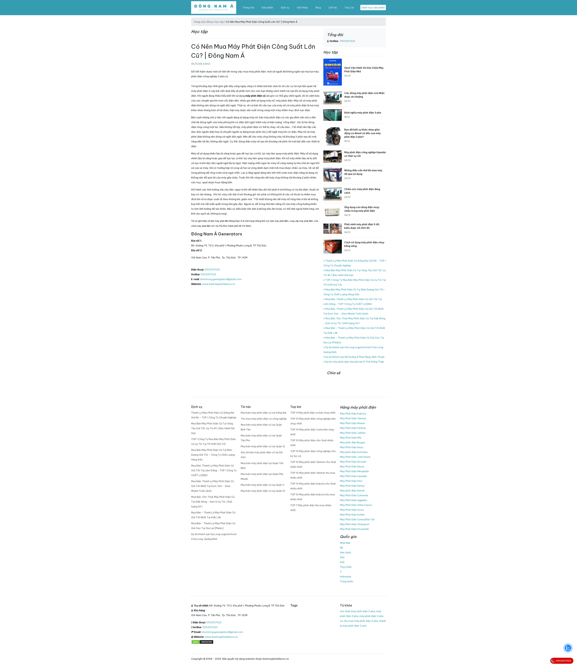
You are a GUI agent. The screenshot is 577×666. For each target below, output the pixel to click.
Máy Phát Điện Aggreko (353, 500)
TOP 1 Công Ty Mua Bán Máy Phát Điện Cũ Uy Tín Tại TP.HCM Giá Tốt (213, 441)
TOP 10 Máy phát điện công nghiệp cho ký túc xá (313, 453)
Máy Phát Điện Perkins (353, 428)
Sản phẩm (267, 7)
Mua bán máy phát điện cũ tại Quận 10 (263, 490)
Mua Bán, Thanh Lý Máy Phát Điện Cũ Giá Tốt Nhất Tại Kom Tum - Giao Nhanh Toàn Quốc (212, 486)
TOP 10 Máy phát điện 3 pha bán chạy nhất (312, 432)
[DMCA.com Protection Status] (202, 641)
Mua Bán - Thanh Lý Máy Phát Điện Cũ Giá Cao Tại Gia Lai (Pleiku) (213, 526)
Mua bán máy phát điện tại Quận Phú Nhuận (262, 476)
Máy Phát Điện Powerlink (354, 529)
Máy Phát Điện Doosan (353, 461)
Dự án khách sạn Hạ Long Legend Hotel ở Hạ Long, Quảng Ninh (214, 536)
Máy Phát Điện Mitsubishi (354, 471)
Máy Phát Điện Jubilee (353, 432)
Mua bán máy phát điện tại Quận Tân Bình (262, 466)
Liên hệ (332, 7)
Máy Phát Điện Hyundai (353, 476)
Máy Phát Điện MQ (350, 437)
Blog (318, 7)
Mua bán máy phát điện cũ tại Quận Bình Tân (261, 427)
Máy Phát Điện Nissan (352, 423)
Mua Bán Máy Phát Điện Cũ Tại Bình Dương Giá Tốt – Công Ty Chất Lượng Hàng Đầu (213, 454)
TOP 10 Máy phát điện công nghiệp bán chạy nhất (313, 421)
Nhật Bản (345, 542)
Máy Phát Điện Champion (354, 524)
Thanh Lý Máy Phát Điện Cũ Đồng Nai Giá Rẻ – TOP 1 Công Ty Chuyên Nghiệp (213, 415)
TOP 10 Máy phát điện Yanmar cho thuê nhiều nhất (313, 464)
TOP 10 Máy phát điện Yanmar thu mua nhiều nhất (312, 475)
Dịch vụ (285, 7)
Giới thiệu (302, 7)
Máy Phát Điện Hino (351, 480)
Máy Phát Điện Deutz (352, 466)
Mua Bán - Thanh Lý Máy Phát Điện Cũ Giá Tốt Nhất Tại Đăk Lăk (213, 515)
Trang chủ (248, 7)
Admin (206, 63)
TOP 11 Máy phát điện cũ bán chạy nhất (312, 412)
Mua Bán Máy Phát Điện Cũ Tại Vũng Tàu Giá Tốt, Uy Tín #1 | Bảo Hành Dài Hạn (213, 428)
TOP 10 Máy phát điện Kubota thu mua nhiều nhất (312, 497)
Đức (342, 557)
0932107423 (212, 269)
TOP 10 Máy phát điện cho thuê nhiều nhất (311, 443)
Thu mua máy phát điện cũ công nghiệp (264, 418)
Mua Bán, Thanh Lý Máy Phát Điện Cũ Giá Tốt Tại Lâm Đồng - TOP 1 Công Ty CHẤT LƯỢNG (214, 470)
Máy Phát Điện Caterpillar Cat (357, 519)
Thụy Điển (346, 566)
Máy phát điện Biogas (352, 442)
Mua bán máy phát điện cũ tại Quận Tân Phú (261, 438)
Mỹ (341, 547)
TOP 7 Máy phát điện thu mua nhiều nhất (310, 508)
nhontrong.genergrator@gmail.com (221, 279)
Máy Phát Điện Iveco (352, 509)
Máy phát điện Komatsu (354, 452)
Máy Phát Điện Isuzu (351, 447)
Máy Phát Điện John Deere (355, 456)
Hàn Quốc (345, 552)
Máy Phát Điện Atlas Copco (356, 504)
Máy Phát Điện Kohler (352, 514)
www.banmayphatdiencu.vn (218, 283)
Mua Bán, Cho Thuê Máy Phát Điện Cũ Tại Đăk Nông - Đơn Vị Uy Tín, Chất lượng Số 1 (213, 501)
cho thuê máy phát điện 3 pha (357, 611)
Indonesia (345, 576)
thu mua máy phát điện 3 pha (361, 620)
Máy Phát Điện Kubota (353, 413)
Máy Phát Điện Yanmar (353, 418)
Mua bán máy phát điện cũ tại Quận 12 (263, 446)
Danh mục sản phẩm (373, 7)
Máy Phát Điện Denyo (352, 485)
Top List (349, 7)
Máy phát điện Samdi (352, 490)
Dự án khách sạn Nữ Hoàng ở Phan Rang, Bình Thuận (355, 356)
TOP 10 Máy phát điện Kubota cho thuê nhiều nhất (313, 486)
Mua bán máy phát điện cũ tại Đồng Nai (263, 412)
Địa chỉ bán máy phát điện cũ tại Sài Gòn (262, 455)
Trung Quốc (346, 581)
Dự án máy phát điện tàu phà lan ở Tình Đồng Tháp (354, 361)
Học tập (219, 21)
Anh (342, 562)
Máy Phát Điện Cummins (354, 495)
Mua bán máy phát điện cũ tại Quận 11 (262, 484)
